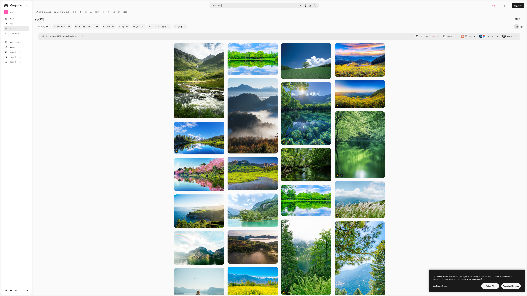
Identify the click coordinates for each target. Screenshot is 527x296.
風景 (74, 12)
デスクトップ (428, 36)
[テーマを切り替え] (16, 290)
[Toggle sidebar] (27, 5)
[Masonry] (516, 26)
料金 (493, 5)
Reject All (490, 286)
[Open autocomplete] (213, 6)
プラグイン (491, 36)
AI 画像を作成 (45, 12)
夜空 (97, 12)
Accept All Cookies (511, 286)
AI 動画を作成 (63, 12)
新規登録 (518, 5)
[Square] (521, 26)
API (508, 36)
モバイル (450, 36)
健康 (125, 12)
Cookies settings (440, 285)
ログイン (503, 5)
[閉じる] (516, 36)
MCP (471, 36)
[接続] (6, 290)
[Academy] (11, 290)
